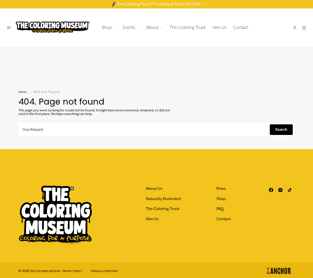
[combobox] (156, 129)
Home (22, 92)
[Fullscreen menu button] (9, 27)
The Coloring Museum (45, 271)
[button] (294, 27)
